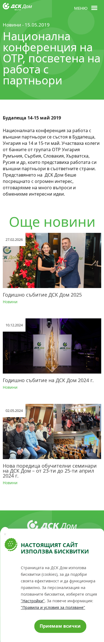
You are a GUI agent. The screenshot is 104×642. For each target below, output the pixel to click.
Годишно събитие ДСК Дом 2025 (42, 294)
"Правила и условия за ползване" (53, 607)
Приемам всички (60, 626)
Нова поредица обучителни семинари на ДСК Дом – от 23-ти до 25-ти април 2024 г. (50, 470)
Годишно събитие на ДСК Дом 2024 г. (48, 380)
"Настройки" (33, 600)
